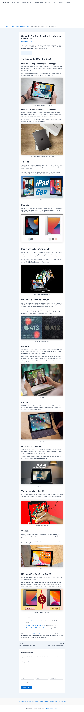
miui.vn (6, 3)
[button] (80, 2)
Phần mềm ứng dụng (50, 2)
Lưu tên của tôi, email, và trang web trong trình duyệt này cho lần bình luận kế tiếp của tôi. (42, 682)
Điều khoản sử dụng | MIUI (36, 701)
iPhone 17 (68, 2)
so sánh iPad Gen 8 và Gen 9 (37, 634)
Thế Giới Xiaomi (15, 2)
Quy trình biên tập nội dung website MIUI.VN (55, 701)
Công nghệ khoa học (26, 2)
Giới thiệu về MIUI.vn (23, 701)
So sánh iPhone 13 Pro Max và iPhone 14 (37, 628)
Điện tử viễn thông (38, 2)
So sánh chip (60, 2)
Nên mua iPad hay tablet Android (35, 620)
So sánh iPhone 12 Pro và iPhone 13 (35, 625)
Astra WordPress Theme (52, 708)
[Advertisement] (42, 16)
